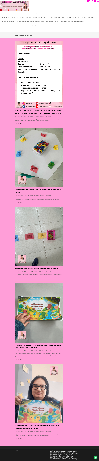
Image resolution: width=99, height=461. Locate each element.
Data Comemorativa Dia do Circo (67, 455)
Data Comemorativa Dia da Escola (74, 458)
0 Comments (48, 116)
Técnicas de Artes (68, 457)
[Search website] (45, 30)
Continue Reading (20, 123)
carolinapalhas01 (19, 116)
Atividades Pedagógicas (39, 116)
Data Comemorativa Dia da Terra (55, 450)
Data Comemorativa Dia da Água (55, 455)
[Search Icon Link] (47, 30)
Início (51, 450)
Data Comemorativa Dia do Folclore (56, 452)
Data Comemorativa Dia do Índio (58, 450)
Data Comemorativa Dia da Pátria (55, 452)
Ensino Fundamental (65, 459)
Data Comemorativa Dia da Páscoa (68, 454)
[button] (95, 457)
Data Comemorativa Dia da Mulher (56, 456)
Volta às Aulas (73, 457)
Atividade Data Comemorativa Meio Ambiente (57, 451)
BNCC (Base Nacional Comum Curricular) (57, 457)
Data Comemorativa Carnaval (55, 458)
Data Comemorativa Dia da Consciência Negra (71, 453)
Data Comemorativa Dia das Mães (70, 450)
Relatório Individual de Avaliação (68, 456)
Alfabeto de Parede (72, 459)
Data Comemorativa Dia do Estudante (68, 452)
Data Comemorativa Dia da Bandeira (69, 452)
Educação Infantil (58, 459)
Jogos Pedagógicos (67, 457)
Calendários (52, 459)
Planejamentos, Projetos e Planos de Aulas (57, 457)
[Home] (73, 35)
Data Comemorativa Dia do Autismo (56, 454)
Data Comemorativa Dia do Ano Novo (66, 454)
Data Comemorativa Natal (54, 454)
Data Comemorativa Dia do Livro (69, 450)
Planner (63, 450)
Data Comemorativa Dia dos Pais (71, 451)
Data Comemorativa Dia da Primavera (56, 453)
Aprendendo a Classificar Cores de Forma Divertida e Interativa (36, 268)
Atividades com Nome (75, 457)
